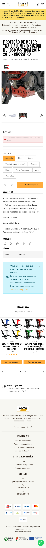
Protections (36, 25)
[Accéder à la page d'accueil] (23, 4)
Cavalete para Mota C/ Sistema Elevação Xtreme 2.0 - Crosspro (34, 346)
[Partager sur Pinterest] (24, 243)
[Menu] (4, 4)
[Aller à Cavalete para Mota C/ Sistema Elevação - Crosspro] (11, 329)
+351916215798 (23, 488)
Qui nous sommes (23, 441)
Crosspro (34, 59)
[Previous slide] (3, 115)
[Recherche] (8, 4)
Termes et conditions (23, 444)
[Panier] (42, 4)
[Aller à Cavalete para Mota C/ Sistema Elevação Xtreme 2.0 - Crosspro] (34, 329)
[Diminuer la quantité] (5, 185)
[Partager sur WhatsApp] (17, 243)
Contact (23, 461)
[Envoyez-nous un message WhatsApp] (41, 543)
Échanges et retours (23, 468)
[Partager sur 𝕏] (11, 243)
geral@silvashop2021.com (23, 481)
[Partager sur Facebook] (5, 243)
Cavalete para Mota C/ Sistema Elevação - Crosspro (11, 346)
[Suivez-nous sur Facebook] (31, 427)
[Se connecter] (38, 4)
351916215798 (23, 494)
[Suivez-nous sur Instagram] (27, 427)
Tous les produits (26, 22)
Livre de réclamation (23, 451)
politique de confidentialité (23, 447)
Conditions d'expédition (23, 465)
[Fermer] (40, 265)
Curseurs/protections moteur (22, 28)
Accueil (13, 22)
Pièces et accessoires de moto (15, 25)
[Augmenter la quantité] (12, 185)
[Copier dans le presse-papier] (30, 243)
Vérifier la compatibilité (20, 289)
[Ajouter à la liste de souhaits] (20, 328)
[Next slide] (42, 115)
